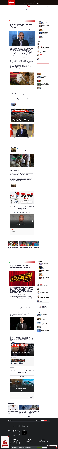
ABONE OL (46, 420)
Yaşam (28, 422)
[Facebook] (11, 206)
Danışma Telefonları (19, 434)
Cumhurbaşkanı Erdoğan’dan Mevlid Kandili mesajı (44, 80)
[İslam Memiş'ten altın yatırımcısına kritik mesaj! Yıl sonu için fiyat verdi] (40, 30)
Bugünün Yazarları (9, 431)
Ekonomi (13, 422)
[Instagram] (16, 443)
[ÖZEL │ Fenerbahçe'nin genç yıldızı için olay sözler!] (40, 267)
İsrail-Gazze (23, 426)
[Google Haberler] (28, 212)
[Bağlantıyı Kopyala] (29, 29)
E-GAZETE (42, 420)
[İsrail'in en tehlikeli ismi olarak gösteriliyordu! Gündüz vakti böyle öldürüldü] (40, 264)
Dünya (23, 422)
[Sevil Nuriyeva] (38, 292)
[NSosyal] (19, 443)
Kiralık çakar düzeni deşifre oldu (43, 51)
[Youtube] (14, 443)
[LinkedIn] (23, 212)
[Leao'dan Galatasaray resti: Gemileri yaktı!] (39, 78)
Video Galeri (14, 435)
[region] (29, 447)
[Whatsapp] (10, 206)
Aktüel (27, 426)
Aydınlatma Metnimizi (25, 447)
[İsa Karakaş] (38, 47)
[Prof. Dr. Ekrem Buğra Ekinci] (38, 44)
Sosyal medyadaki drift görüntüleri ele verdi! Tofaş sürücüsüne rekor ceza (45, 331)
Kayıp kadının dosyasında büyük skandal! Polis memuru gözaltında (45, 84)
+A (24, 294)
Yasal (18, 435)
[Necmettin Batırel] (38, 301)
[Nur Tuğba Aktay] (38, 296)
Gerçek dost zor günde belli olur (43, 300)
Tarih (32, 425)
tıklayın (43, 308)
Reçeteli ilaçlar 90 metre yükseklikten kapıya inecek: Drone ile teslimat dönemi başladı (45, 323)
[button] (32, 221)
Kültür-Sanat (33, 422)
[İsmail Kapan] (38, 285)
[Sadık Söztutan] (38, 59)
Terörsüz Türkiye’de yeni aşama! (44, 326)
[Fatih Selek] (38, 51)
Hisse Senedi (14, 425)
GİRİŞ (49, 420)
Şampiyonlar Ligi (19, 425)
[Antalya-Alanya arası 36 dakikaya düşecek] (40, 274)
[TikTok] (17, 443)
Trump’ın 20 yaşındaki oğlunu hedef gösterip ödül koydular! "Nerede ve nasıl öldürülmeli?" (45, 319)
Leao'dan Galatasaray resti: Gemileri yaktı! (44, 77)
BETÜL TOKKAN (12, 189)
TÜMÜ (29, 391)
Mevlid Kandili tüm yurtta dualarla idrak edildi (45, 73)
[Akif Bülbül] (38, 55)
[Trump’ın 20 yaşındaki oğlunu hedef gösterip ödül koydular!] (39, 319)
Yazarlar (9, 430)
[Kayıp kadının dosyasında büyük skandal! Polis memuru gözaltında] (39, 85)
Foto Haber (14, 434)
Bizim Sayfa (38, 422)
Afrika (22, 425)
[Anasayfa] (10, 420)
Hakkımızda (18, 431)
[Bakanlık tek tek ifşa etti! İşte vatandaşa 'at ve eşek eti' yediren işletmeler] (40, 271)
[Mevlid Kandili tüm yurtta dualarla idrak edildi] (39, 74)
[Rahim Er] (38, 289)
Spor (17, 422)
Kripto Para (14, 426)
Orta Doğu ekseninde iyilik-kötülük (44, 55)
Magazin (13, 431)
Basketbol (18, 427)
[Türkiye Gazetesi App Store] (24, 432)
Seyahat (28, 425)
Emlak (13, 427)
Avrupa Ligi (18, 426)
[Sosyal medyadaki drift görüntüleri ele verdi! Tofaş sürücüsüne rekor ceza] (39, 331)
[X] (20, 212)
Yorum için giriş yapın (30, 397)
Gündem (9, 422)
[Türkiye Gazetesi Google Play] (24, 434)
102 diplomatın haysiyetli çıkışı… (43, 285)
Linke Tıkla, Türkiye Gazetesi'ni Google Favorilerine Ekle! (17, 20)
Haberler (22, 209)
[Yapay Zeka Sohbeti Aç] (56, 447)
